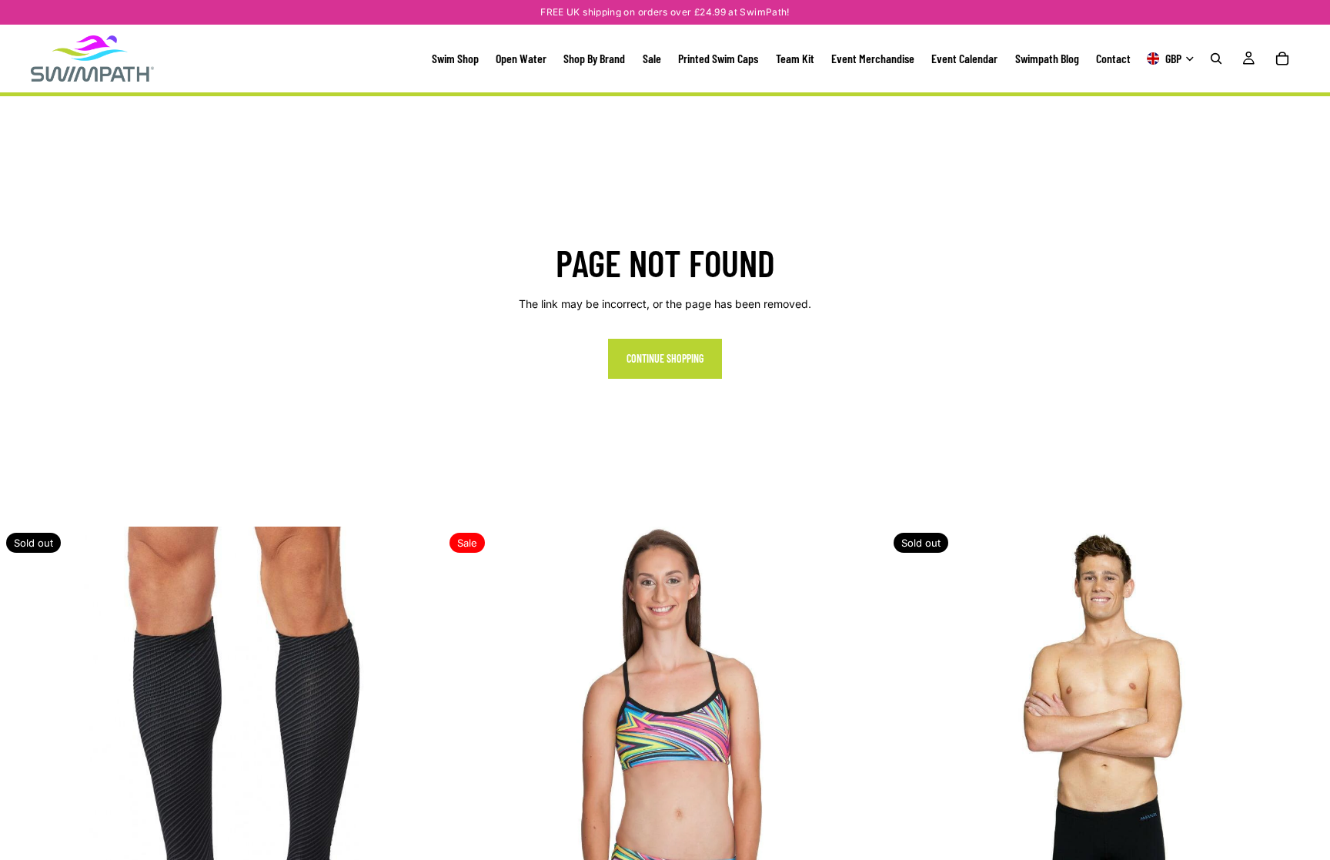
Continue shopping (665, 358)
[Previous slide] (23, 748)
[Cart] (1282, 58)
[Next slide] (419, 748)
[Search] (1216, 58)
